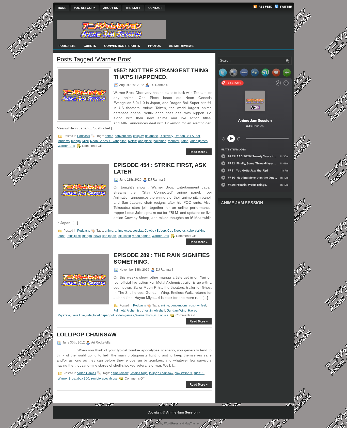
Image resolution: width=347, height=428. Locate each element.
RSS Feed (265, 6)
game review (119, 373)
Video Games (86, 373)
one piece (145, 141)
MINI (85, 141)
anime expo (123, 230)
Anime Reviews (181, 45)
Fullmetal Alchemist (127, 310)
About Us (110, 7)
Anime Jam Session (242, 203)
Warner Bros (66, 146)
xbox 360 (82, 378)
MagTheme (192, 423)
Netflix (132, 141)
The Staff (133, 7)
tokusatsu (124, 236)
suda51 (199, 373)
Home (62, 7)
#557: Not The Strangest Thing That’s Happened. (161, 73)
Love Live (78, 315)
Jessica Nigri (139, 373)
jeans (61, 236)
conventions (123, 136)
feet (203, 305)
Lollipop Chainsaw (87, 334)
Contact (155, 7)
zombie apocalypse (104, 378)
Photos (154, 45)
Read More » (199, 151)
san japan (109, 236)
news (97, 236)
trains (184, 141)
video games (199, 141)
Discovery (166, 136)
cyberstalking (196, 230)
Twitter (285, 6)
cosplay (138, 136)
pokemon (159, 141)
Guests (90, 45)
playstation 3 (183, 373)
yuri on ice (161, 315)
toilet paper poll (104, 315)
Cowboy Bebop (155, 230)
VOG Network (85, 7)
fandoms (64, 141)
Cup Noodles (176, 230)
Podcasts (66, 45)
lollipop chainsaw (161, 373)
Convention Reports (122, 45)
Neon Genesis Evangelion (108, 141)
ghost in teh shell (153, 310)
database (151, 136)
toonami (173, 141)
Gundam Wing (176, 310)
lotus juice (74, 236)
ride (89, 315)
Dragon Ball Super (187, 136)
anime (109, 136)
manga (76, 141)
